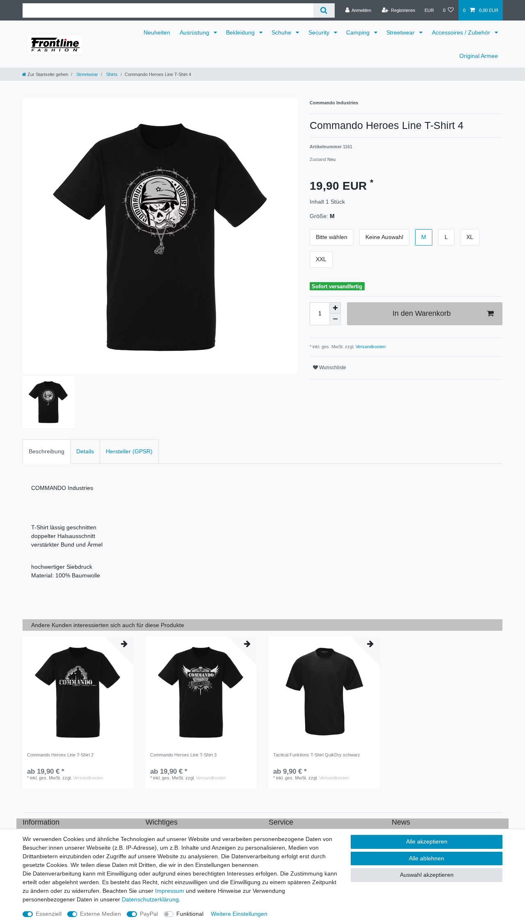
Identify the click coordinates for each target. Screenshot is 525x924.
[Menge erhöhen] (335, 308)
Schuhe (282, 32)
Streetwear (401, 32)
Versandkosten (370, 346)
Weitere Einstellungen (239, 913)
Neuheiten (157, 32)
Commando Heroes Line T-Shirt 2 (60, 754)
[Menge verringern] (335, 319)
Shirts (111, 74)
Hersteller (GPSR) (129, 451)
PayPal (149, 913)
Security (319, 32)
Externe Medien (100, 913)
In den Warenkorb (422, 313)
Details (85, 451)
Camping (358, 32)
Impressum (169, 890)
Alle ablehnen (426, 858)
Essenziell (49, 913)
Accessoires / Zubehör (462, 32)
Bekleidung (241, 32)
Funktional (189, 913)
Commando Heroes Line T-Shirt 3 (183, 754)
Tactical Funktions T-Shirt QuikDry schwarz (316, 754)
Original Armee (478, 56)
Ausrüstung (195, 32)
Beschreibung (46, 451)
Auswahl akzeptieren (427, 874)
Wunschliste (332, 367)
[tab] (47, 451)
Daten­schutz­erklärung (150, 899)
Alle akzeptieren (426, 841)
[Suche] (323, 10)
